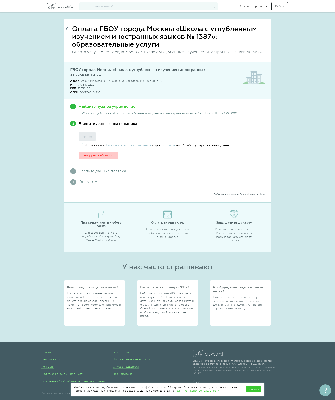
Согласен (253, 389)
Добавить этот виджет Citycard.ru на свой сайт (239, 194)
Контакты (47, 366)
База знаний (121, 352)
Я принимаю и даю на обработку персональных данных (158, 145)
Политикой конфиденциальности (196, 390)
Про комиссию (122, 373)
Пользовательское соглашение (127, 145)
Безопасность (50, 359)
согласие (168, 145)
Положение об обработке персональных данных (74, 381)
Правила (47, 352)
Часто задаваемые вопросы (131, 359)
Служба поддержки (126, 366)
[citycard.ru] (60, 6)
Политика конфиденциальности (62, 373)
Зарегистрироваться (253, 6)
